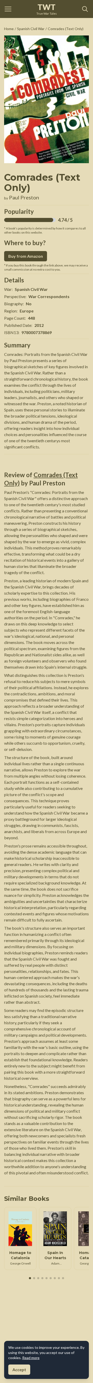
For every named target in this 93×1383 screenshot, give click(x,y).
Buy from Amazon (25, 256)
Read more (31, 1358)
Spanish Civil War (30, 28)
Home (9, 28)
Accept (19, 1369)
